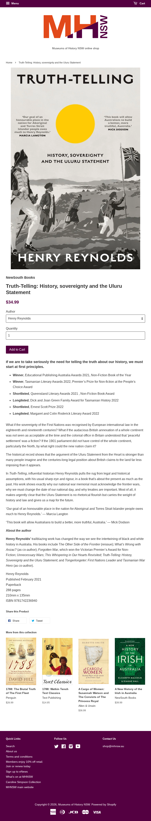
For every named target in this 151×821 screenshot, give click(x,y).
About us (11, 751)
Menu (15, 3)
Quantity (11, 328)
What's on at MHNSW (19, 776)
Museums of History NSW (74, 804)
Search (10, 746)
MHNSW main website (20, 787)
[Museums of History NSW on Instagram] (71, 747)
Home (9, 62)
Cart (142, 3)
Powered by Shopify (103, 804)
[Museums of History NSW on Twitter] (56, 747)
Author (10, 311)
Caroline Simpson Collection (23, 782)
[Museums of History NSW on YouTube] (78, 747)
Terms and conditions (19, 756)
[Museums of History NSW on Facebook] (63, 747)
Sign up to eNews (17, 771)
